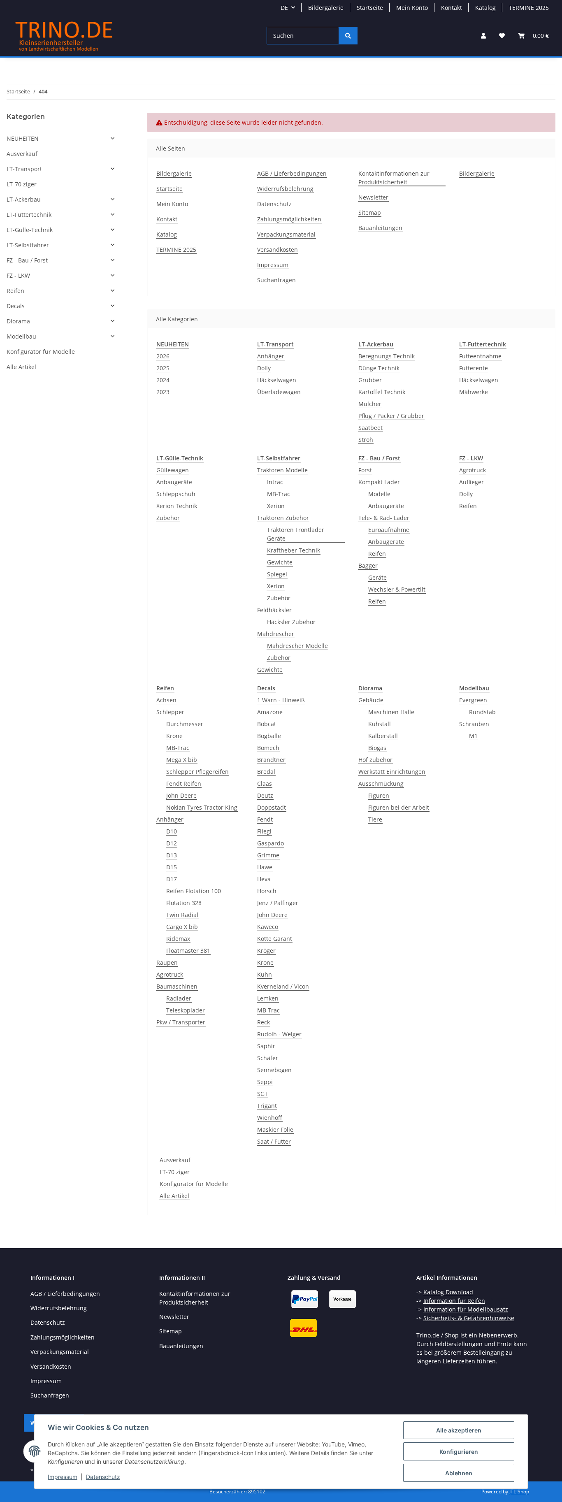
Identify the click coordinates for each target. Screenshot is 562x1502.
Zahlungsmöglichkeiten (289, 219)
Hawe (264, 867)
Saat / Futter (274, 1141)
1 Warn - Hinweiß (281, 700)
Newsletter (373, 197)
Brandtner (271, 760)
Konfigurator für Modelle (194, 1184)
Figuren (378, 795)
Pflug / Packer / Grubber (391, 416)
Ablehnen (458, 1472)
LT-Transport (24, 169)
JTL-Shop (519, 1491)
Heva (264, 879)
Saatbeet (370, 428)
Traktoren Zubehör (283, 518)
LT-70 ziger (175, 1172)
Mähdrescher (275, 634)
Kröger (266, 950)
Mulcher (369, 404)
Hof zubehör (375, 760)
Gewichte (280, 562)
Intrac (275, 482)
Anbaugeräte (174, 482)
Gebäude (370, 700)
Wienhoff (269, 1117)
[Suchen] (348, 35)
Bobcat (266, 724)
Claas (264, 783)
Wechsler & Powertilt (396, 589)
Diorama (18, 321)
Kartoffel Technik (381, 392)
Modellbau (21, 336)
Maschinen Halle (391, 712)
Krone (174, 736)
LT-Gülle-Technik (30, 230)
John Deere (181, 795)
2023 (163, 392)
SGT (262, 1094)
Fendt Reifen (183, 783)
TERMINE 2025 (529, 8)
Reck (263, 1022)
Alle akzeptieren (458, 1430)
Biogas (377, 748)
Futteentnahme (480, 356)
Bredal (266, 771)
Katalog (485, 8)
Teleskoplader (185, 1010)
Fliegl (264, 831)
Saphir (266, 1046)
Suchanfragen (276, 280)
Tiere (375, 819)
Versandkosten (277, 249)
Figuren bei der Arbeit (398, 807)
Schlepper (170, 712)
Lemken (268, 998)
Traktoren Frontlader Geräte (295, 534)
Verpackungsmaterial (286, 234)
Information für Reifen (454, 1301)
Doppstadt (271, 807)
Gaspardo (270, 843)
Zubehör (168, 518)
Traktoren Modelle (282, 470)
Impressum (62, 1476)
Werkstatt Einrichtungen (391, 771)
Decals (16, 306)
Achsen (166, 700)
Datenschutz (103, 1476)
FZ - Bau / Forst (27, 260)
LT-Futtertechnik (29, 214)
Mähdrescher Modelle (297, 646)
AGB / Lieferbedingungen (292, 173)
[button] (483, 35)
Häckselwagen (276, 380)
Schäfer (267, 1058)
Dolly (264, 368)
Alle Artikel (174, 1196)
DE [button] (284, 8)
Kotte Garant (274, 939)
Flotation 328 (184, 903)
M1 (473, 736)
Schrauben (474, 724)
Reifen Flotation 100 (193, 891)
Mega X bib (181, 760)
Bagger (368, 565)
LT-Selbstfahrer (28, 245)
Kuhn (264, 974)
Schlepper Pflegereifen (197, 771)
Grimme (268, 855)
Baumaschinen (176, 986)
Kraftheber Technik (293, 550)
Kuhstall (379, 724)
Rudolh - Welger (279, 1034)
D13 (171, 855)
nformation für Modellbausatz (466, 1309)
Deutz (265, 795)
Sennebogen (274, 1070)
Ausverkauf (175, 1160)
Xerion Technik (176, 506)
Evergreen (473, 700)
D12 (171, 843)
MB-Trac (278, 494)
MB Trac (268, 1010)
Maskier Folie (275, 1129)
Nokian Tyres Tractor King (201, 807)
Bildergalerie (326, 8)
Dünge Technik (378, 368)
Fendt (265, 819)
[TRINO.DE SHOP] (64, 35)
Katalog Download (448, 1292)
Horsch (266, 891)
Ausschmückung (381, 783)
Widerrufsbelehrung (285, 189)
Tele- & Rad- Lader (383, 518)
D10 (171, 831)
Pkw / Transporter (180, 1022)
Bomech (268, 748)
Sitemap (369, 212)
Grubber (370, 380)
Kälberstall (383, 736)
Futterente (473, 368)
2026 (163, 356)
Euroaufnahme (388, 530)
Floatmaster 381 (188, 950)
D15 (171, 867)
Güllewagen (172, 470)
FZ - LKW (18, 275)
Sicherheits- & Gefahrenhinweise (468, 1318)
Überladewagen (279, 392)
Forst (365, 470)
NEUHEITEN (23, 138)
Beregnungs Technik (386, 356)
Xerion (276, 506)
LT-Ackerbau (24, 199)
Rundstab (482, 712)
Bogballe (269, 736)
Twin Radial (182, 915)
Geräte (377, 577)
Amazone (270, 712)
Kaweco (267, 927)
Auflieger (471, 482)
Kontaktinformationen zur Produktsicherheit (394, 177)
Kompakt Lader (379, 482)
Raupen (167, 962)
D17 (171, 879)
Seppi (265, 1082)
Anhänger (270, 356)
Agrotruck (472, 470)
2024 (163, 380)
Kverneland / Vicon (283, 986)
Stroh (365, 439)
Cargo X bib (182, 927)
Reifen (377, 553)
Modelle (379, 494)
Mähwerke (473, 392)
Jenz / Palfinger (277, 903)
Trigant (267, 1106)
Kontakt (451, 8)
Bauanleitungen (380, 228)
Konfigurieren (458, 1451)
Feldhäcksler (274, 610)
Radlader (178, 998)
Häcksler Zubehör (291, 622)
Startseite (370, 8)
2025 (163, 368)
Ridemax (178, 939)
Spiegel (277, 574)
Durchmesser (184, 724)
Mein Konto (412, 8)
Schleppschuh (175, 494)
